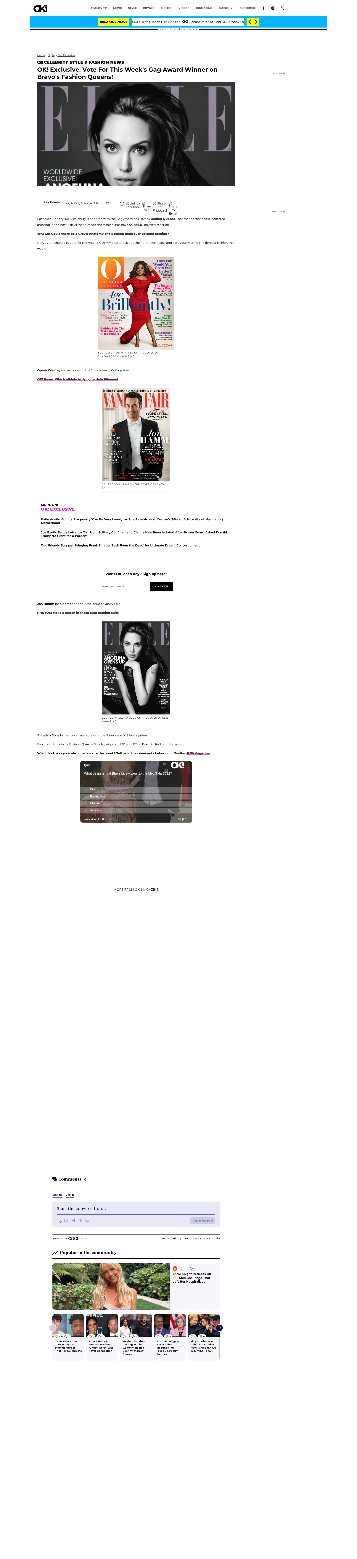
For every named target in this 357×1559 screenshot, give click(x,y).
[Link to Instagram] (273, 8)
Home (41, 55)
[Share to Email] (173, 204)
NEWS (117, 8)
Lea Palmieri (52, 202)
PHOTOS (166, 8)
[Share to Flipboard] (160, 204)
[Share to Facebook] (133, 204)
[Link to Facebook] (263, 8)
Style (132, 8)
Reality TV (99, 8)
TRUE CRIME (204, 8)
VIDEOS (183, 8)
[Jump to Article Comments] (122, 204)
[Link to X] (282, 8)
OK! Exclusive (66, 55)
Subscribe (247, 8)
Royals (148, 8)
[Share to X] (146, 204)
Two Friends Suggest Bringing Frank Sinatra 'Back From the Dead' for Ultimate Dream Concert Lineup (120, 545)
